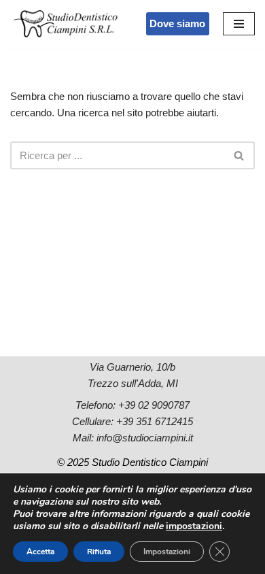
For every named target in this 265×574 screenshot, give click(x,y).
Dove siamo (177, 23)
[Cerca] (239, 155)
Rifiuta (99, 551)
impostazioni (194, 526)
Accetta (40, 551)
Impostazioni (166, 551)
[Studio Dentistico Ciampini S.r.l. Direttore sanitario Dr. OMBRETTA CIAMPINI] (67, 24)
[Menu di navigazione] (239, 23)
